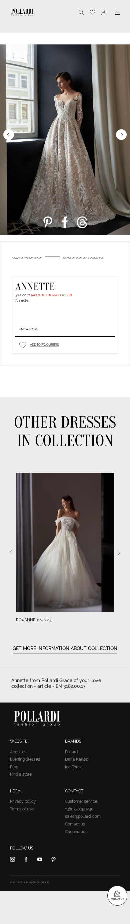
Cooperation (76, 831)
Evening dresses (25, 759)
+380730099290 (79, 809)
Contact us (75, 824)
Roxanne (25, 620)
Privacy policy (23, 801)
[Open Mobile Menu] (117, 12)
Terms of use (22, 809)
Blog (14, 767)
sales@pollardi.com (83, 816)
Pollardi (72, 752)
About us (18, 752)
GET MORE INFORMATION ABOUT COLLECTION (65, 648)
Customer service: (81, 801)
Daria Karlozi (77, 759)
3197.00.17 (44, 620)
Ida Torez (73, 767)
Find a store (28, 329)
